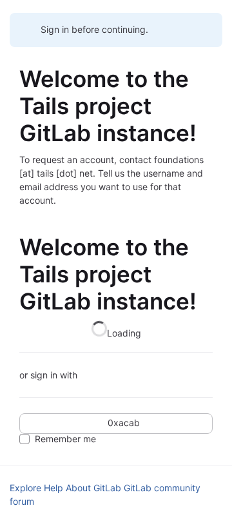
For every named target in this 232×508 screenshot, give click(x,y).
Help (53, 487)
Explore (25, 487)
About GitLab (93, 487)
